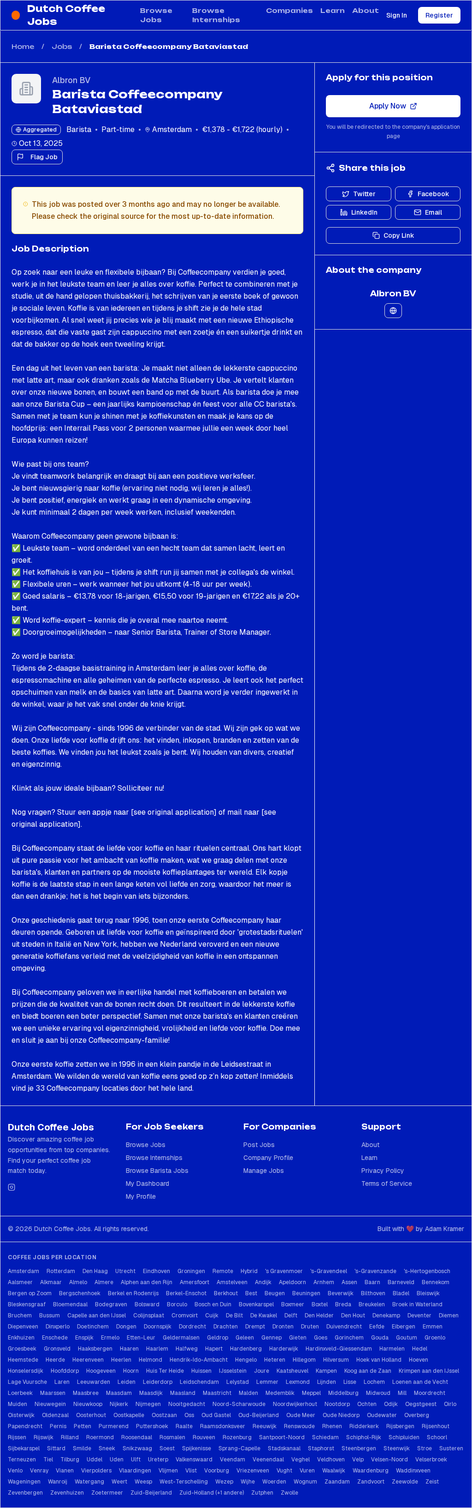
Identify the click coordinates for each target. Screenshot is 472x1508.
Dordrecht (192, 1326)
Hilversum (336, 1360)
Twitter (364, 194)
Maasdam (119, 1393)
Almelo (78, 1282)
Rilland (70, 1437)
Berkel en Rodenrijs (133, 1293)
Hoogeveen (101, 1371)
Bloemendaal (70, 1304)
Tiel (48, 1459)
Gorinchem (349, 1337)
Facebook (433, 194)
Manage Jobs (263, 1170)
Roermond (100, 1437)
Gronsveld (57, 1348)
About (365, 10)
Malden (248, 1393)
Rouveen (204, 1437)
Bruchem (20, 1315)
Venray (39, 1470)
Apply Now (387, 106)
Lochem (374, 1382)
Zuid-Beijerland (151, 1492)
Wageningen (24, 1481)
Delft (290, 1315)
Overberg (416, 1415)
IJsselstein (233, 1371)
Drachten (225, 1326)
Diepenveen (23, 1326)
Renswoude (299, 1426)
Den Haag (95, 1271)
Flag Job (44, 157)
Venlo (15, 1470)
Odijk (391, 1404)
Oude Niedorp (341, 1415)
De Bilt (234, 1315)
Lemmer (267, 1382)
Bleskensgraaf (27, 1304)
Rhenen (332, 1426)
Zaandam (337, 1481)
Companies (289, 10)
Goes (320, 1337)
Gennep (271, 1337)
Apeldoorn (292, 1282)
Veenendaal (268, 1459)
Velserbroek (431, 1459)
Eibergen (403, 1326)
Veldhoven (331, 1459)
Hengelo (246, 1360)
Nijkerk (119, 1404)
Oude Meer (300, 1415)
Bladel (401, 1293)
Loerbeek (20, 1393)
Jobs (62, 46)
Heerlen (121, 1360)
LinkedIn (364, 212)
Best (251, 1293)
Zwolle (289, 1492)
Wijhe (248, 1481)
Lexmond (298, 1382)
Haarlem (157, 1348)
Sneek (107, 1448)
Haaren (129, 1348)
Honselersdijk (25, 1371)
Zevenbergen (25, 1492)
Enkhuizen (21, 1337)
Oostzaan (164, 1415)
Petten (82, 1426)
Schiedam (325, 1437)
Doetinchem (93, 1326)
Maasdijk (151, 1393)
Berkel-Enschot (186, 1293)
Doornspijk (157, 1326)
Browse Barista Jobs (157, 1170)
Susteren (451, 1448)
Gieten (298, 1337)
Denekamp (386, 1315)
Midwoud (378, 1393)
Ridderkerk (364, 1426)
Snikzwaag (137, 1448)
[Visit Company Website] (393, 310)
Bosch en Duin (213, 1304)
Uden (117, 1459)
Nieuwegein (50, 1404)
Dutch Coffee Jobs (66, 15)
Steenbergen (359, 1448)
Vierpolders (96, 1470)
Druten (310, 1326)
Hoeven (418, 1360)
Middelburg (343, 1393)
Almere (103, 1282)
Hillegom (304, 1360)
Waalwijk (333, 1470)
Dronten (283, 1326)
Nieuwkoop (87, 1404)
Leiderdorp (157, 1382)
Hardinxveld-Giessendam (339, 1348)
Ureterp (158, 1459)
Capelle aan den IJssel (96, 1315)
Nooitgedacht (186, 1404)
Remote (222, 1271)
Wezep (224, 1481)
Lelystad (237, 1382)
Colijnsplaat (148, 1315)
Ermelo (110, 1337)
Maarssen (52, 1393)
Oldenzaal (55, 1415)
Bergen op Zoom (30, 1293)
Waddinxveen (413, 1470)
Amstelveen (232, 1282)
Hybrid (249, 1271)
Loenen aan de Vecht (420, 1382)
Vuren (307, 1470)
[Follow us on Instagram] (11, 1187)
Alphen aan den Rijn (146, 1282)
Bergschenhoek (79, 1293)
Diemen (449, 1315)
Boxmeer (292, 1304)
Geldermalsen (181, 1337)
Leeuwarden (93, 1382)
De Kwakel (263, 1315)
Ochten (367, 1404)
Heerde (55, 1360)
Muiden (17, 1404)
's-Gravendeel (328, 1271)
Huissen (201, 1371)
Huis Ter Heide (165, 1371)
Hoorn (131, 1371)
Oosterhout (91, 1415)
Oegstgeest (421, 1404)
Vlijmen (168, 1470)
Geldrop (217, 1337)
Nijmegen (148, 1404)
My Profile (141, 1196)
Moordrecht (429, 1393)
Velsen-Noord (389, 1459)
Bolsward (147, 1304)
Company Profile (268, 1158)
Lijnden (326, 1382)
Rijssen (17, 1437)
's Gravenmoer (284, 1271)
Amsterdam (23, 1271)
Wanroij (57, 1481)
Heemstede (23, 1360)
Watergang (89, 1481)
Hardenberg (246, 1348)
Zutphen (262, 1492)
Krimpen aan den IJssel (429, 1371)
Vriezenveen (252, 1470)
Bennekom (435, 1282)
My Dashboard (147, 1183)
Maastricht (217, 1393)
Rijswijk (43, 1437)
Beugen (275, 1293)
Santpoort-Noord (282, 1437)
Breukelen (372, 1304)
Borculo (177, 1304)
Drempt (255, 1326)
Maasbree (86, 1393)
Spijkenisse (196, 1448)
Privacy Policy (382, 1170)
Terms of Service (386, 1183)
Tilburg (69, 1459)
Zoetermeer (107, 1492)
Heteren (274, 1360)
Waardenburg (371, 1470)
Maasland (182, 1393)
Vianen (65, 1470)
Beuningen (306, 1293)
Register (439, 15)
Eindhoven (156, 1271)
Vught (284, 1470)
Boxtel (320, 1304)
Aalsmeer (20, 1282)
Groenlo (435, 1337)
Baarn (372, 1282)
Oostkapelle (128, 1415)
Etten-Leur (141, 1337)
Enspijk (84, 1337)
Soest (167, 1448)
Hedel (419, 1348)
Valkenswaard (194, 1459)
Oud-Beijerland (258, 1415)
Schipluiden (404, 1437)
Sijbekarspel (24, 1448)
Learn (332, 10)
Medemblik (280, 1393)
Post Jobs (259, 1145)
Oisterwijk (21, 1415)
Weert (119, 1481)
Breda (343, 1304)
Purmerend (114, 1426)
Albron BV (71, 80)
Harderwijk (283, 1348)
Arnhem (323, 1282)
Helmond (150, 1360)
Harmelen (392, 1348)
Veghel (300, 1459)
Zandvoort (370, 1481)
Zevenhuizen (67, 1492)
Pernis (58, 1426)
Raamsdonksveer (222, 1426)
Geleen (245, 1337)
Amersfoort (194, 1282)
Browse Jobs (156, 15)
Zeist (432, 1481)
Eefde (376, 1326)
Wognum (305, 1481)
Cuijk (211, 1315)
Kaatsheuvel (292, 1371)
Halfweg (187, 1348)
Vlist (191, 1470)
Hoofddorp (65, 1371)
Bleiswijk (428, 1293)
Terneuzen (22, 1459)
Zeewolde (405, 1481)
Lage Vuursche (27, 1382)
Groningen (191, 1271)
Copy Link (399, 235)
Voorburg (216, 1470)
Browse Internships (216, 15)
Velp (358, 1459)
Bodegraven (111, 1304)
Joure (261, 1371)
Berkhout (226, 1293)
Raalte (184, 1426)
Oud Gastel (216, 1415)
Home (23, 46)
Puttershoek (152, 1426)
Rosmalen (172, 1437)
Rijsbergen (400, 1426)
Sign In (396, 15)
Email (433, 212)
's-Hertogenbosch (427, 1271)
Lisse (349, 1382)
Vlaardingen (135, 1470)
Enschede (55, 1337)
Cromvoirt (184, 1315)
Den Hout (353, 1315)
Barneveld (401, 1282)
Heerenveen (88, 1360)
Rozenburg (237, 1437)
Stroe (424, 1448)
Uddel (94, 1459)
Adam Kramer (444, 1229)
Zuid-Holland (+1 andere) (211, 1492)
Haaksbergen (95, 1348)
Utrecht (125, 1271)
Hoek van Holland (378, 1360)
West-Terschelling (183, 1481)
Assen (349, 1282)
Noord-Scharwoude (239, 1404)
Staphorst (321, 1448)
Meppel (311, 1393)
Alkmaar (51, 1282)
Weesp (143, 1481)
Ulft (136, 1459)
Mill (402, 1393)
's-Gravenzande (375, 1271)
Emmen (432, 1326)
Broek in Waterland (417, 1304)
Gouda (380, 1337)
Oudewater (382, 1415)
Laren (62, 1382)
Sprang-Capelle (239, 1448)
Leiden (127, 1382)
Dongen (126, 1326)
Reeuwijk (265, 1426)
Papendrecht (25, 1426)
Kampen (326, 1371)
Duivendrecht (344, 1326)
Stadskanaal (284, 1448)
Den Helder (319, 1315)
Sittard (56, 1448)
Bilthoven (373, 1293)
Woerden (274, 1481)
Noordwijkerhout (295, 1404)
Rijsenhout (435, 1426)
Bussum (49, 1315)
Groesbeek (22, 1348)
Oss (189, 1415)
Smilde (82, 1448)
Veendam (232, 1459)
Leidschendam (199, 1382)
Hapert (214, 1348)
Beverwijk (341, 1293)
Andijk (263, 1282)
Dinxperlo (58, 1326)
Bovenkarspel (256, 1304)
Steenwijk (397, 1448)
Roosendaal (136, 1437)
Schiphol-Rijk (363, 1437)
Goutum (406, 1337)
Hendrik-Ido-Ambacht (199, 1360)
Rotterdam (61, 1271)
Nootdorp (337, 1404)
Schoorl (437, 1437)
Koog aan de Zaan (367, 1371)
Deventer (419, 1315)
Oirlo (450, 1404)
